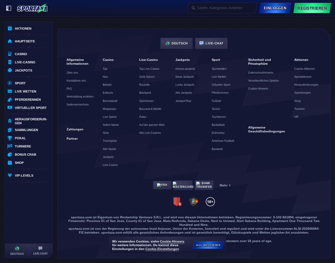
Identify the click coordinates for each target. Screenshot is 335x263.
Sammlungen (302, 92)
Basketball (218, 124)
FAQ (69, 88)
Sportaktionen (303, 76)
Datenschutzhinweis (260, 72)
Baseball (217, 149)
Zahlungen (75, 129)
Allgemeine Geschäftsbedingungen (266, 129)
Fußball (216, 101)
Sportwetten (219, 68)
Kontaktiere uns (76, 80)
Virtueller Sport (221, 84)
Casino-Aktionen (304, 68)
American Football (223, 140)
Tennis (216, 109)
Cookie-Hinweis (258, 88)
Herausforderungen (306, 84)
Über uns (72, 72)
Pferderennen (220, 92)
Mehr (223, 185)
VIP (296, 117)
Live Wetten (219, 76)
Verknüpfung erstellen (80, 96)
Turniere (299, 109)
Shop (297, 101)
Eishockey (218, 132)
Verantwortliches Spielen (263, 80)
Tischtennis (219, 117)
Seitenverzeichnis (78, 104)
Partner (72, 138)
